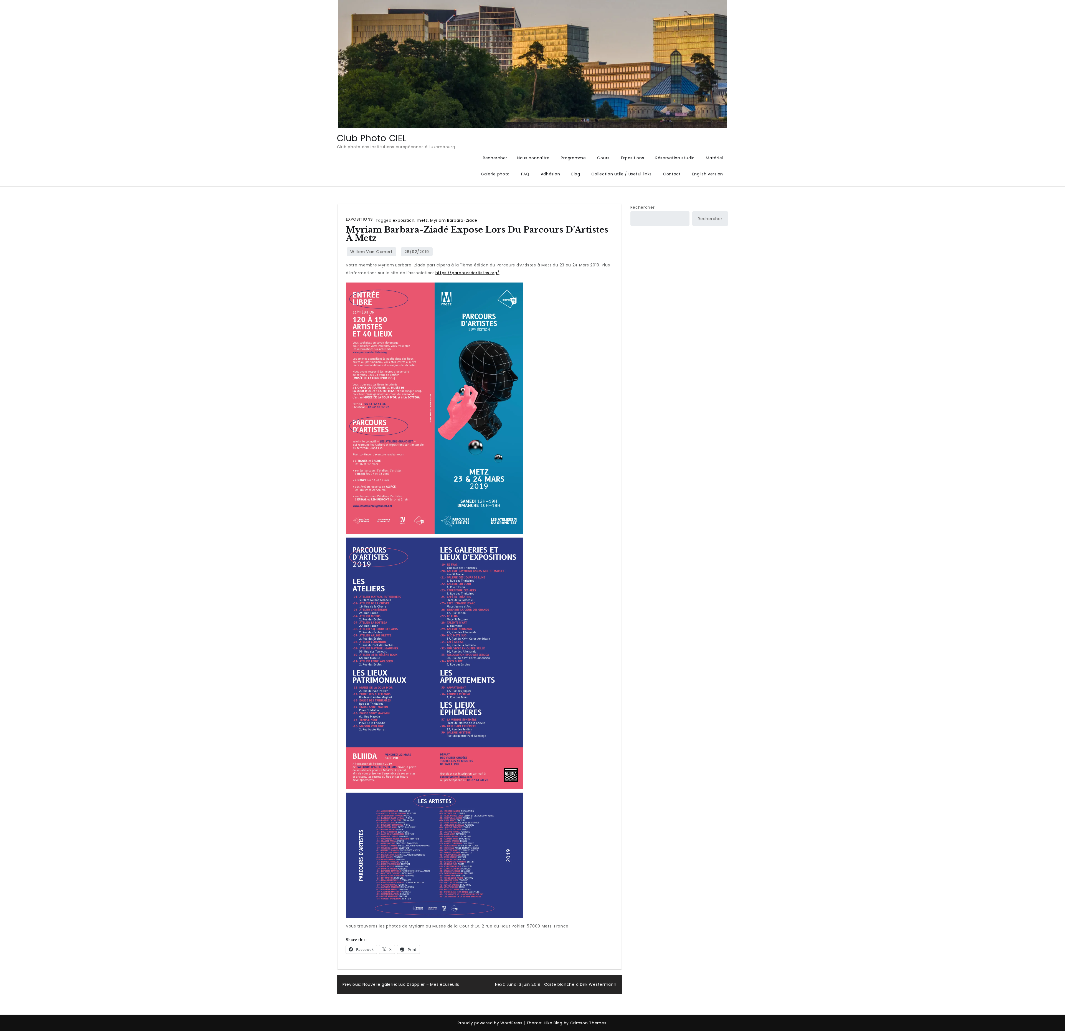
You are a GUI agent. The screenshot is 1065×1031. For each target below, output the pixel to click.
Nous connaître (533, 158)
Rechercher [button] (495, 158)
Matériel (714, 158)
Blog (575, 174)
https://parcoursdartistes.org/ (467, 273)
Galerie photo (495, 174)
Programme (573, 158)
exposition (403, 220)
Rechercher (642, 207)
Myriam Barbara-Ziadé (453, 220)
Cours (603, 158)
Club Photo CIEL (372, 138)
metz (422, 220)
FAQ (525, 174)
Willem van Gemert (371, 251)
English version (707, 174)
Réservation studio (675, 158)
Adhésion (550, 174)
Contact (672, 174)
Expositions (632, 158)
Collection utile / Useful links (621, 174)
